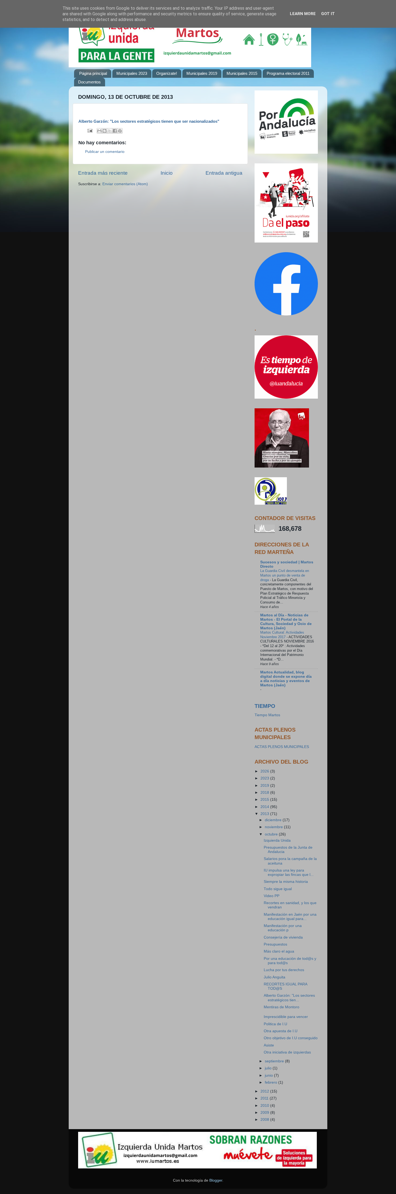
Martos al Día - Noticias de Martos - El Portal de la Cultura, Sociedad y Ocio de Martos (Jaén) (286, 621)
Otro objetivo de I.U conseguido (291, 1038)
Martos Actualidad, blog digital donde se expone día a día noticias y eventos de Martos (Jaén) (286, 678)
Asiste (269, 1045)
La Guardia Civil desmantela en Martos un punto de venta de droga (284, 575)
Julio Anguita (274, 977)
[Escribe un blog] (104, 131)
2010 (265, 1106)
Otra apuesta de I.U (280, 1031)
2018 (265, 793)
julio (269, 1068)
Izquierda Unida (277, 840)
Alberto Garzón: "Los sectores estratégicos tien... (289, 997)
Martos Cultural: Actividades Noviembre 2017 (282, 634)
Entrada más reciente (103, 173)
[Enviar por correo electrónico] (99, 131)
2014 (265, 807)
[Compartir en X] (109, 131)
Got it (328, 13)
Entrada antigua (224, 173)
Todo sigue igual (278, 889)
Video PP (271, 896)
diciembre (274, 820)
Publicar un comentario (104, 152)
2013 (265, 814)
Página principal (93, 73)
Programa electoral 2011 (288, 73)
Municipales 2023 (131, 73)
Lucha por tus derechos (284, 970)
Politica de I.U (275, 1024)
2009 (265, 1113)
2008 (265, 1120)
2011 (265, 1098)
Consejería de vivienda (283, 937)
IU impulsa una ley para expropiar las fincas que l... (289, 872)
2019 (265, 786)
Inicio (167, 173)
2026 (265, 771)
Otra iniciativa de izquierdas (287, 1052)
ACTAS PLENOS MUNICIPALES (282, 747)
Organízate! (166, 73)
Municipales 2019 (201, 73)
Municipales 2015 (242, 73)
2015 (265, 800)
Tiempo (265, 706)
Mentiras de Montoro (281, 1007)
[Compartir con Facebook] (114, 131)
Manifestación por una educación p (283, 928)
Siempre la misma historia (286, 882)
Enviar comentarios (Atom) (125, 184)
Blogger (215, 1180)
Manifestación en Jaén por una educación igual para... (290, 916)
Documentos (89, 82)
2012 (265, 1091)
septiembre (275, 1061)
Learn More (303, 13)
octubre (272, 834)
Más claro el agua (279, 951)
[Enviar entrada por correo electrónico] (89, 130)
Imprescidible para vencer (286, 1017)
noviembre (274, 827)
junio (269, 1075)
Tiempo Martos (267, 715)
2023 (265, 778)
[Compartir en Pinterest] (120, 131)
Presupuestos (275, 944)
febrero (271, 1082)
